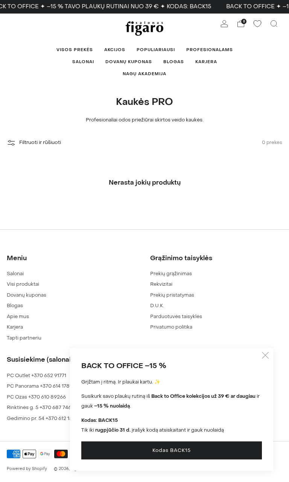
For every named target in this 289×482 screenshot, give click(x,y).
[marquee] (144, 7)
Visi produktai (23, 284)
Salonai (83, 62)
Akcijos (114, 50)
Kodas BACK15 (171, 450)
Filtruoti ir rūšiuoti (40, 142)
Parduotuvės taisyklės (176, 316)
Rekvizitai (161, 284)
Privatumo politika (171, 327)
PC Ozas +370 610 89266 (36, 397)
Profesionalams (209, 50)
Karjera (206, 62)
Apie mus (18, 316)
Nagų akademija (144, 74)
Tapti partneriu (24, 338)
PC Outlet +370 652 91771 (36, 375)
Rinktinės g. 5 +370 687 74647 (42, 407)
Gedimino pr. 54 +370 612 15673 (44, 418)
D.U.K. (157, 305)
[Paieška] (274, 23)
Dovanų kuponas (128, 62)
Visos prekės (74, 50)
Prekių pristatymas (172, 295)
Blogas (173, 62)
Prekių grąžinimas (171, 273)
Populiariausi (156, 50)
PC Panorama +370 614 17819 (41, 386)
